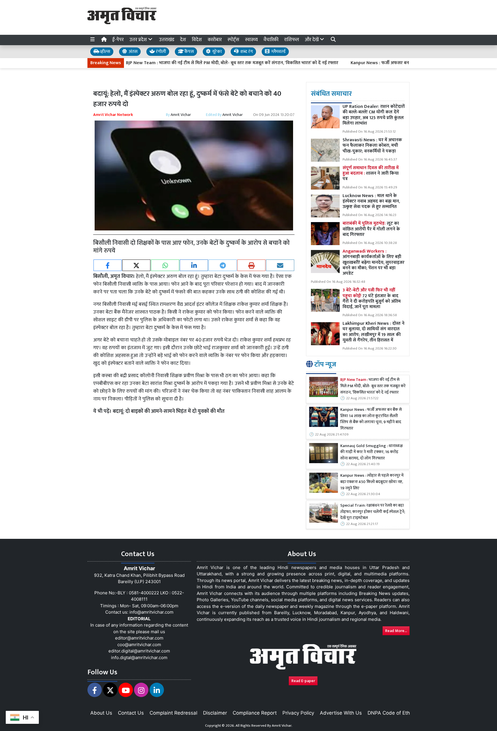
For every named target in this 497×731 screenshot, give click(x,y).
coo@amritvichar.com (139, 644)
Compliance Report (255, 713)
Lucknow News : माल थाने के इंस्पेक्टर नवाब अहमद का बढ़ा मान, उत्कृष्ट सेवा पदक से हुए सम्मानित (371, 201)
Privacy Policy (298, 713)
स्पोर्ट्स (233, 40)
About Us (101, 713)
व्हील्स (104, 52)
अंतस (132, 52)
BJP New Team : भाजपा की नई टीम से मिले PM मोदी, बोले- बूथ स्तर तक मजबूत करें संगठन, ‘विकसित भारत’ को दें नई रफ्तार (212, 63)
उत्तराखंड (166, 40)
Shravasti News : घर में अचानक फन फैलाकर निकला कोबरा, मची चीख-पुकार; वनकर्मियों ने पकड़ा (372, 145)
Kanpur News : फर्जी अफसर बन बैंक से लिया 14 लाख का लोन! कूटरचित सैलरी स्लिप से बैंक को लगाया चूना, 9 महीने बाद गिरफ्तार (371, 419)
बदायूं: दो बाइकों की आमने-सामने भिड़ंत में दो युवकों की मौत (169, 411)
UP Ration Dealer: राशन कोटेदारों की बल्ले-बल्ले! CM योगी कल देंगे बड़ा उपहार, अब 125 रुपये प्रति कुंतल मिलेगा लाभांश (374, 115)
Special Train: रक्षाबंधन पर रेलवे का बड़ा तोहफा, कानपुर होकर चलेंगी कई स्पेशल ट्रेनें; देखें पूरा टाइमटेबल (372, 512)
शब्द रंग (246, 52)
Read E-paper (303, 680)
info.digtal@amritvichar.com (139, 657)
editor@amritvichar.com (139, 638)
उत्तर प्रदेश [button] (138, 40)
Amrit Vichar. (282, 725)
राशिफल (291, 40)
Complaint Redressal (173, 713)
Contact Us (131, 713)
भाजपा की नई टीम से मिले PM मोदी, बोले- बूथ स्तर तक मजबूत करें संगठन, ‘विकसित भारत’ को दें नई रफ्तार (373, 386)
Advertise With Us (341, 713)
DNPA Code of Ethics (392, 713)
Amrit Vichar (181, 114)
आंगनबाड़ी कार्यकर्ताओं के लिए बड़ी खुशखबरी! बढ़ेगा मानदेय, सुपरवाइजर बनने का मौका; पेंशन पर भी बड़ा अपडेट (373, 263)
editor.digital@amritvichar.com (139, 651)
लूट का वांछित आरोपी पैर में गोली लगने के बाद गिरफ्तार (371, 229)
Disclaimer (215, 713)
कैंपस (188, 52)
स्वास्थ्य (251, 40)
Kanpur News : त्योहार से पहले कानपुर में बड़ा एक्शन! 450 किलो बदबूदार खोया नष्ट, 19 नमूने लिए (372, 482)
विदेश (197, 40)
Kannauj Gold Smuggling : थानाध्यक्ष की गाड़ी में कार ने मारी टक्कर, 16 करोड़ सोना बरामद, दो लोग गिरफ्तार (371, 452)
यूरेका (216, 52)
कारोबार (215, 40)
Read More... (396, 630)
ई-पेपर (118, 40)
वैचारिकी (270, 40)
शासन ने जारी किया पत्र (371, 173)
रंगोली (160, 52)
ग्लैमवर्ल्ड (278, 52)
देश (183, 40)
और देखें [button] (312, 40)
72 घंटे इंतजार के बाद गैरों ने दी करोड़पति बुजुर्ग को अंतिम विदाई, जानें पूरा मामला (372, 299)
